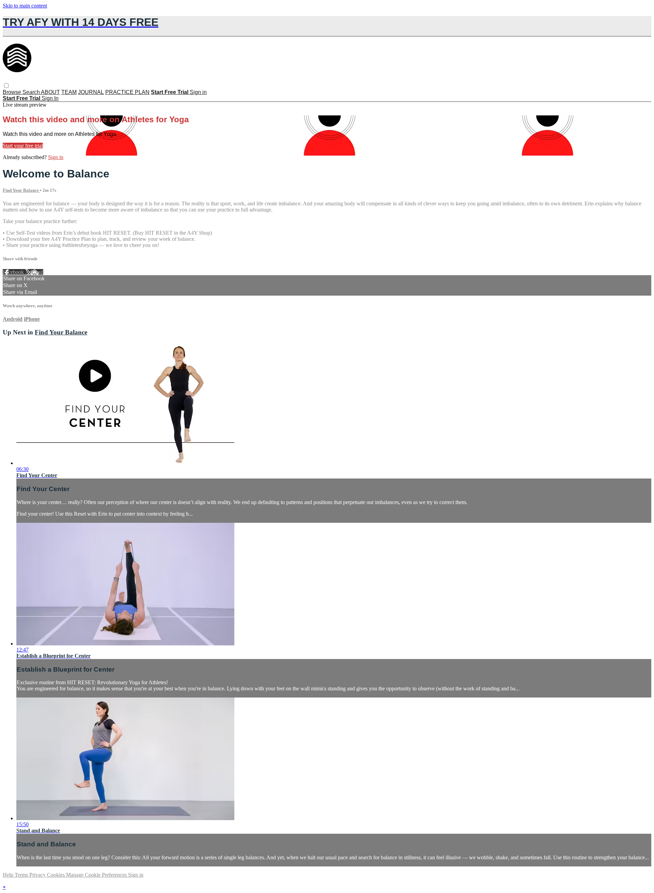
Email (37, 272)
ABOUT (50, 92)
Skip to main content (25, 6)
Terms (22, 875)
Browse (12, 92)
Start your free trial (23, 145)
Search (31, 92)
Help (9, 875)
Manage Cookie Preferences (97, 875)
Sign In (50, 98)
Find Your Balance (21, 190)
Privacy (38, 875)
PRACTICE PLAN (127, 92)
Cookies (56, 875)
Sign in (198, 92)
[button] (6, 85)
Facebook (14, 272)
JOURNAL (91, 92)
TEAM (69, 92)
